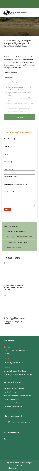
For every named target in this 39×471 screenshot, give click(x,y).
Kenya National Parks (12, 403)
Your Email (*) (9, 146)
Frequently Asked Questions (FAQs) (17, 396)
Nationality (8, 161)
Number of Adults (10, 177)
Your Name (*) (9, 139)
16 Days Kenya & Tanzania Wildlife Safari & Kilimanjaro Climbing (14, 287)
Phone (6, 154)
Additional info (9, 192)
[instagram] (22, 3)
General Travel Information (14, 388)
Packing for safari (10, 392)
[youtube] (19, 3)
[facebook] (16, 3)
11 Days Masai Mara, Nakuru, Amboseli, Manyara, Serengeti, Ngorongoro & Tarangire (14, 320)
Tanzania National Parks (13, 406)
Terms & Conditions (11, 399)
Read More (20, 117)
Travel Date (8, 169)
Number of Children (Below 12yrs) (16, 184)
